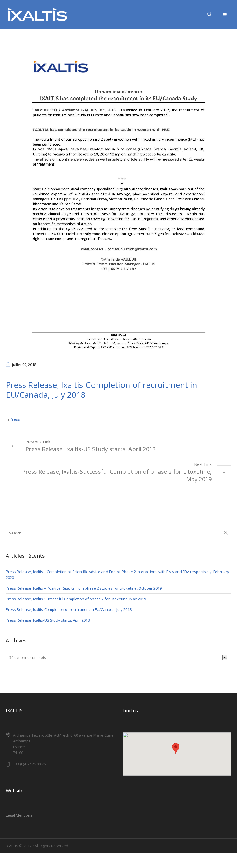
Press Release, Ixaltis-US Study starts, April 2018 (90, 449)
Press (15, 419)
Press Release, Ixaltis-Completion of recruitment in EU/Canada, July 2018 (69, 609)
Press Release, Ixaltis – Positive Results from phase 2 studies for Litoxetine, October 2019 (84, 588)
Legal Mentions (19, 815)
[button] (176, 748)
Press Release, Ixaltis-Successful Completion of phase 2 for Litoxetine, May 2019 (117, 475)
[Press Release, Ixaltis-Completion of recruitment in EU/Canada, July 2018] (118, 201)
